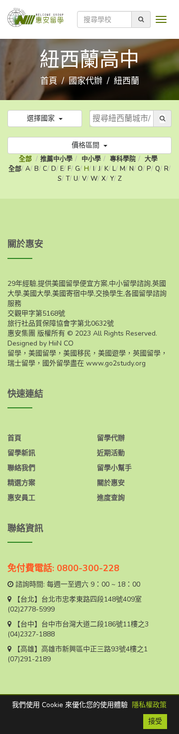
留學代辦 (111, 438)
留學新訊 (21, 453)
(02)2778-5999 (31, 609)
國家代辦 (85, 81)
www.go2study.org (116, 363)
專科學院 (123, 158)
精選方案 (21, 483)
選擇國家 (42, 118)
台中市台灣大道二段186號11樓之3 (95, 624)
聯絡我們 (21, 468)
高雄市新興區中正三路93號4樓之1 (94, 649)
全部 (26, 158)
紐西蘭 (126, 81)
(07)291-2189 (29, 659)
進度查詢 (111, 497)
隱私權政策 (149, 705)
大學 (151, 158)
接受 (155, 721)
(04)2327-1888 (31, 634)
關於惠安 (111, 483)
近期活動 (111, 453)
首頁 (48, 81)
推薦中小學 (56, 158)
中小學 (91, 158)
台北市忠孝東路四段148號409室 (91, 599)
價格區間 (86, 145)
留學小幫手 (114, 468)
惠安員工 (21, 497)
